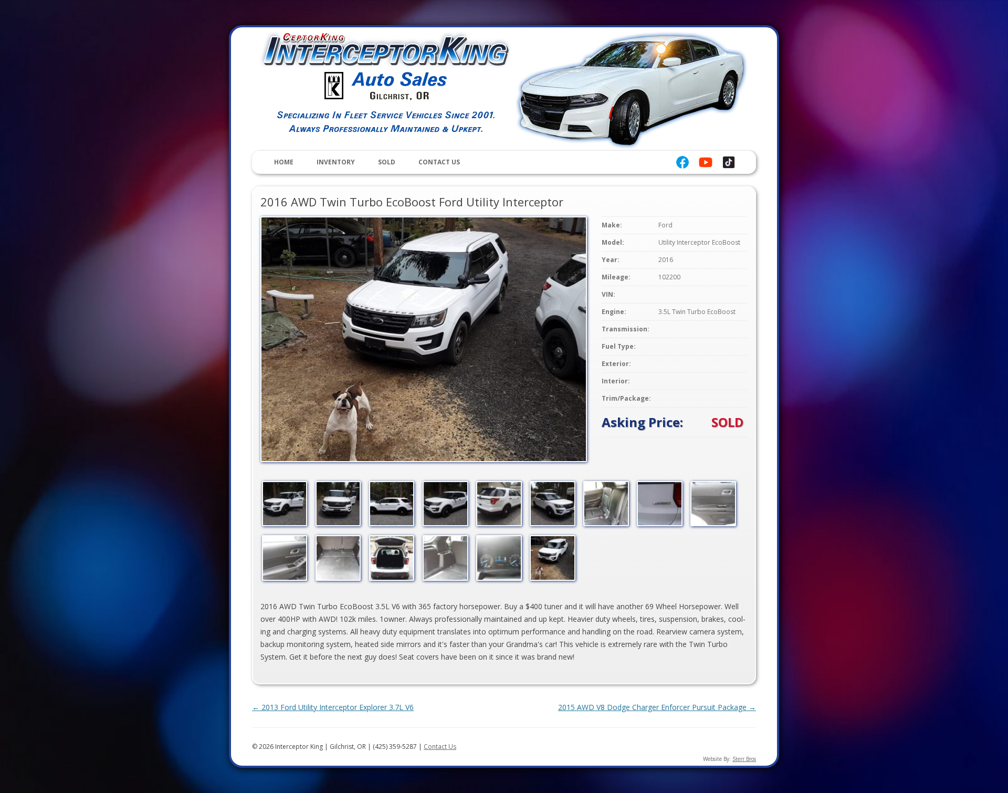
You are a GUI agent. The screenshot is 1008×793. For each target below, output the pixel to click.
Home (283, 162)
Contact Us (439, 162)
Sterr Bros (744, 759)
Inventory (336, 162)
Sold (386, 162)
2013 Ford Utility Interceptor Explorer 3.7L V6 (333, 707)
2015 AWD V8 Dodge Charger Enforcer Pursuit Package (657, 707)
